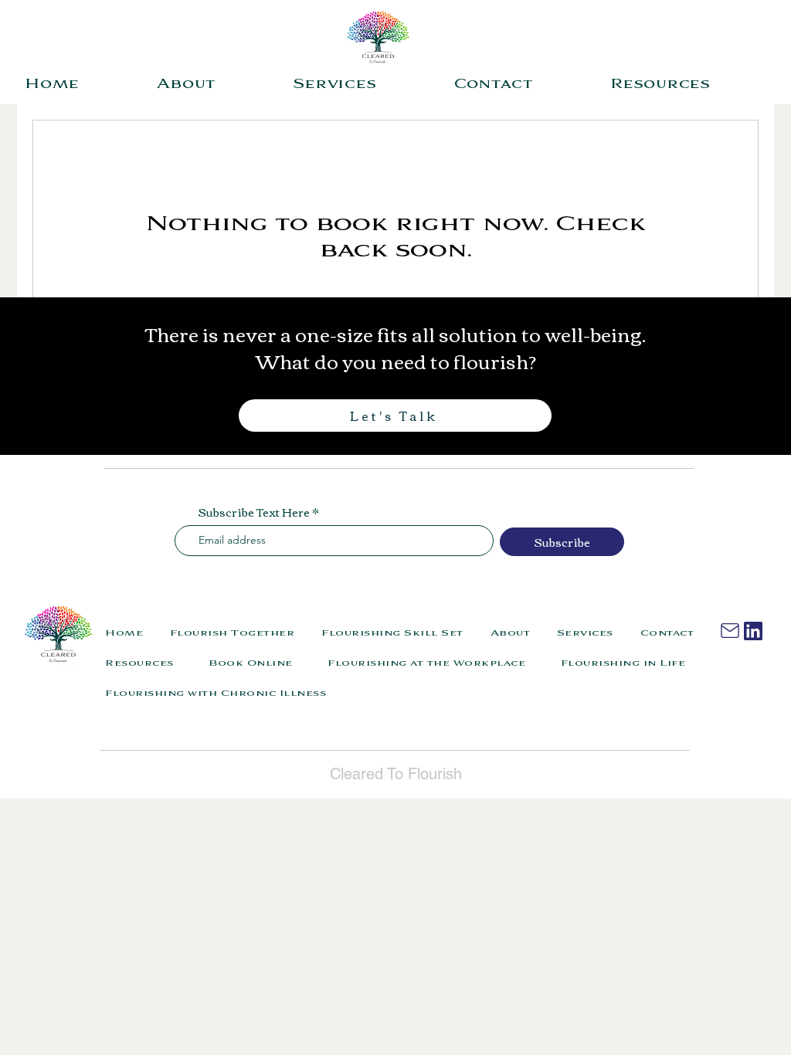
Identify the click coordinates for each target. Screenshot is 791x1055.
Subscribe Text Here (254, 511)
